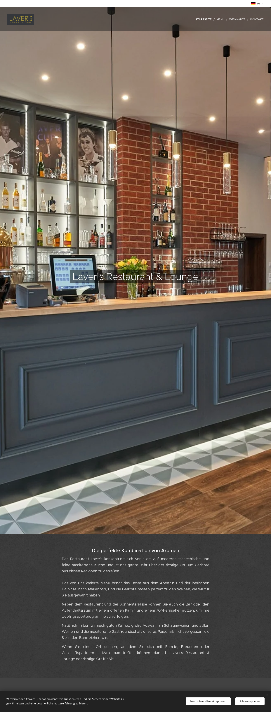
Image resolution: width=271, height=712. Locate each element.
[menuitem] (204, 19)
